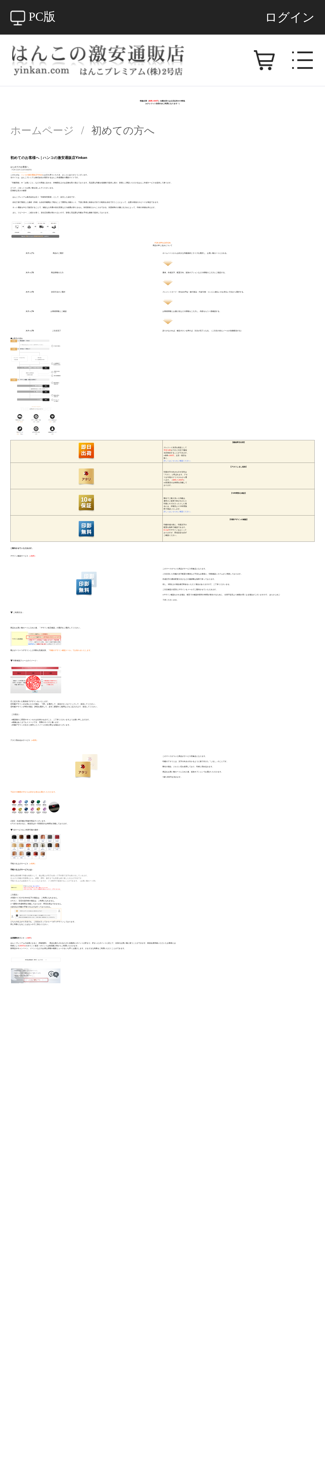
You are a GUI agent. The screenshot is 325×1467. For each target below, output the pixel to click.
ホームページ (42, 129)
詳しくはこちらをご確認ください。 (177, 511)
